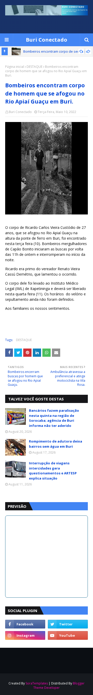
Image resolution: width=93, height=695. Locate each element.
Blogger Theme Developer (58, 685)
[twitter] (68, 624)
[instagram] (25, 635)
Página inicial (14, 66)
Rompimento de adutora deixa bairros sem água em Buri (55, 444)
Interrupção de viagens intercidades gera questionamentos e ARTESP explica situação (53, 471)
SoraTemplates (37, 683)
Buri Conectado (46, 39)
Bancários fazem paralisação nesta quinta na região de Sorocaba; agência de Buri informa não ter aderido (54, 418)
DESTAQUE (34, 66)
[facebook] (25, 624)
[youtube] (68, 635)
